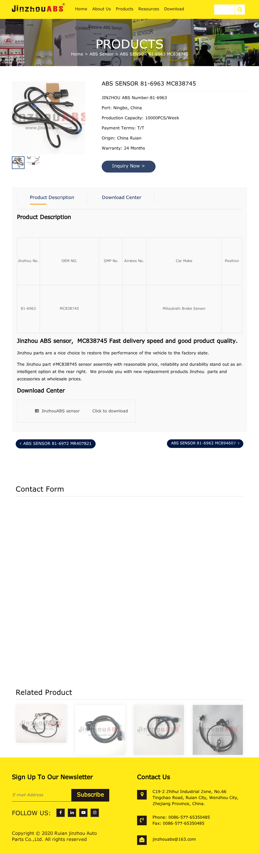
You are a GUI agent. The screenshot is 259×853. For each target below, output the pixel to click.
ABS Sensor (102, 54)
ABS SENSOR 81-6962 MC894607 (203, 443)
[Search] (240, 10)
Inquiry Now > (128, 166)
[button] (84, 120)
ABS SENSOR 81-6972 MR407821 (57, 444)
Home (77, 54)
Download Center (121, 198)
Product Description (52, 198)
